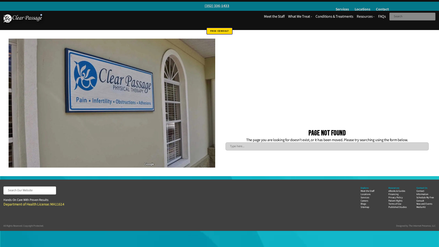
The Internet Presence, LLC (422, 226)
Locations (362, 9)
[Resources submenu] (374, 16)
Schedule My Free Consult (425, 199)
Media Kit (421, 207)
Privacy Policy (395, 197)
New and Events (424, 204)
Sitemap (365, 207)
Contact (382, 9)
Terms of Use (394, 204)
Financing (393, 194)
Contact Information (422, 192)
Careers (364, 201)
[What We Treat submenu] (311, 16)
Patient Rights (395, 201)
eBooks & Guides (396, 191)
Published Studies (397, 207)
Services (342, 9)
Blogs (363, 204)
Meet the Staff (367, 191)
